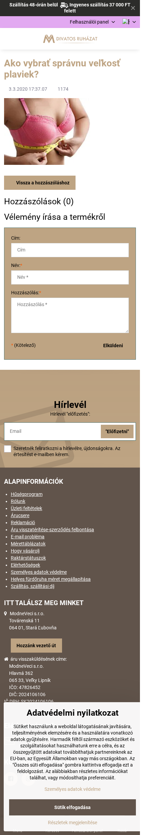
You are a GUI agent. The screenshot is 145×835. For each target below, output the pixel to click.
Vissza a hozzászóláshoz (42, 182)
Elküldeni (113, 345)
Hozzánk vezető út (36, 645)
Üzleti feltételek (26, 508)
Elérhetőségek (25, 565)
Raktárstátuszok (28, 558)
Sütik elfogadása (72, 807)
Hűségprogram (26, 494)
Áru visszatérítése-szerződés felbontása (52, 529)
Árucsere (20, 515)
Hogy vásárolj (25, 551)
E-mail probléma (28, 536)
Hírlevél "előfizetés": (70, 414)
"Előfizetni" (117, 431)
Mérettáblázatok (28, 543)
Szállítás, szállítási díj (32, 586)
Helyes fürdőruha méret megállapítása (51, 579)
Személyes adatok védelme (39, 572)
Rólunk (18, 501)
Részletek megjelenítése (72, 822)
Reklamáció (23, 522)
